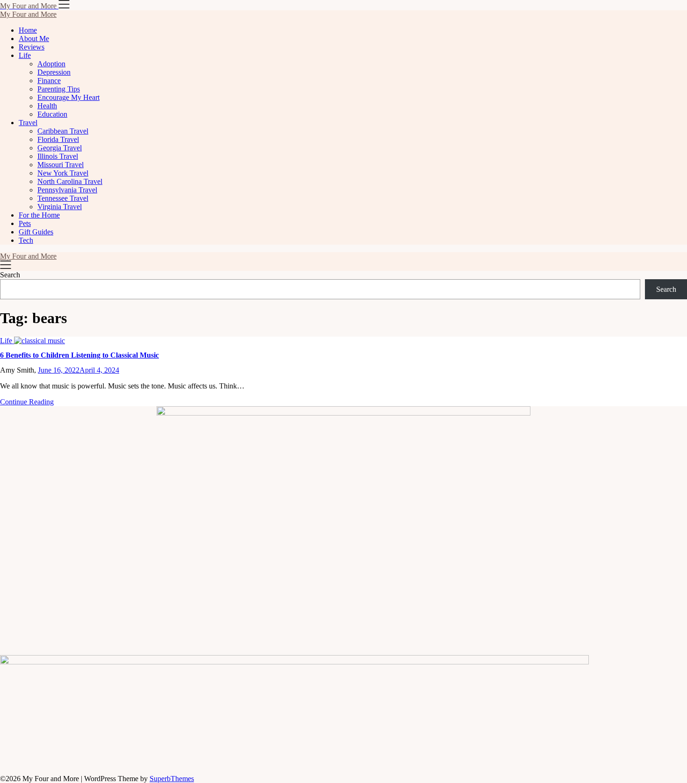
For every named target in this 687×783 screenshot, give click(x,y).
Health (47, 106)
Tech (26, 240)
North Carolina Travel (69, 181)
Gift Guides (36, 232)
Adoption (51, 64)
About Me (34, 38)
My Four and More (28, 14)
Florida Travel (58, 139)
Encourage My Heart (68, 97)
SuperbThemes (172, 779)
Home (28, 30)
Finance (49, 81)
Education (52, 114)
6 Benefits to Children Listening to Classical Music (79, 355)
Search (10, 275)
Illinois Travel (57, 156)
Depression (54, 72)
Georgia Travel (59, 148)
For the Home (39, 215)
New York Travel (62, 173)
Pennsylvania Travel (67, 190)
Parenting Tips (58, 89)
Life (25, 55)
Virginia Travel (59, 207)
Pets (25, 223)
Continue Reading (27, 402)
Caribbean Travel (62, 131)
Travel (28, 123)
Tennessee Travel (62, 198)
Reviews (31, 47)
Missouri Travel (60, 165)
